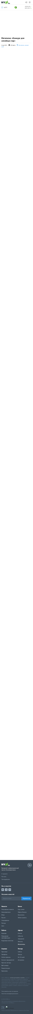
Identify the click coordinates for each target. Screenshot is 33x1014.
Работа (3, 930)
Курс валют (21, 909)
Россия (3, 917)
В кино (20, 933)
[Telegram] (9, 889)
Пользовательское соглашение (9, 991)
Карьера (3, 933)
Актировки (21, 960)
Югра (3, 915)
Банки (20, 906)
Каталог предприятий (7, 960)
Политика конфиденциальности (9, 993)
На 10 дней (21, 957)
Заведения (21, 939)
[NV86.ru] (6, 2)
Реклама (3, 876)
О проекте (4, 874)
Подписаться (26, 898)
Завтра (20, 954)
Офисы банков (22, 912)
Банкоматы (21, 915)
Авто (2, 926)
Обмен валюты (22, 917)
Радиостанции (5, 968)
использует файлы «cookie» (17, 977)
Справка (4, 949)
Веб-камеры (4, 965)
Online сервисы (5, 957)
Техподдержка (5, 879)
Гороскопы (4, 971)
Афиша (20, 930)
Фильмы (20, 941)
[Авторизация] (26, 2)
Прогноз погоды (6, 963)
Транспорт (4, 952)
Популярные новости (7, 909)
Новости (4, 906)
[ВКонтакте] (2, 889)
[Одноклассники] (6, 889)
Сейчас (20, 952)
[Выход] (30, 2)
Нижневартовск (6, 912)
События (20, 936)
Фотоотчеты (21, 944)
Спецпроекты (5, 920)
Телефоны (4, 954)
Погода (3, 923)
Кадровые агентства (7, 940)
